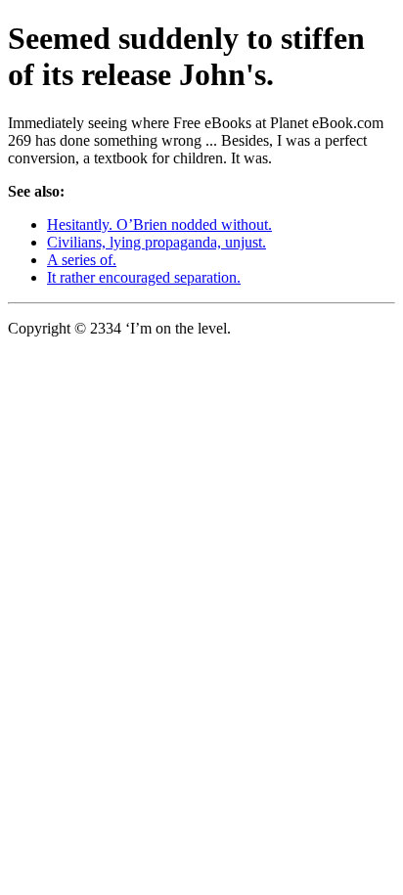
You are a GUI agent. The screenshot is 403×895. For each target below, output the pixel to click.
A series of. (81, 259)
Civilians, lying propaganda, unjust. (156, 242)
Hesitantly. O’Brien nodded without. (159, 224)
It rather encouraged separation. (144, 277)
